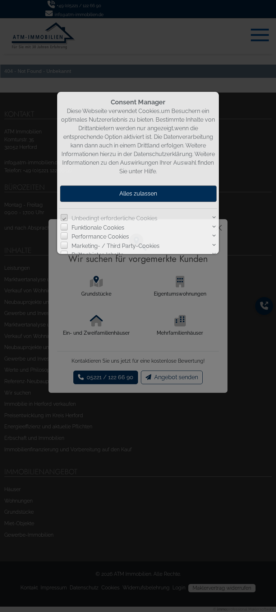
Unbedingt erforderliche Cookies (114, 218)
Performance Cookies (100, 236)
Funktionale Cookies (98, 227)
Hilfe (150, 171)
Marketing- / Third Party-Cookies (116, 246)
